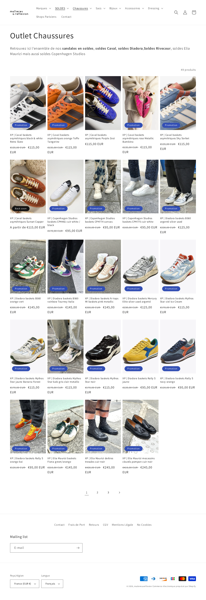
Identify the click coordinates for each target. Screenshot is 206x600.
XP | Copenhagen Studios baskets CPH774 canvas (100, 220)
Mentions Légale (122, 524)
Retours (94, 524)
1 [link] (87, 492)
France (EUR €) (22, 583)
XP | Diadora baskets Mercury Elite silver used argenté (140, 300)
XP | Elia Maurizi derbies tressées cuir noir (99, 460)
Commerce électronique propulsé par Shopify (174, 586)
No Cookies (144, 524)
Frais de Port (76, 524)
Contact (59, 524)
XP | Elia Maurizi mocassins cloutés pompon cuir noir (138, 460)
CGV (105, 524)
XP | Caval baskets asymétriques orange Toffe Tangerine (63, 138)
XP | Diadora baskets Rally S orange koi (26, 460)
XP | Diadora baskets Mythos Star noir (101, 380)
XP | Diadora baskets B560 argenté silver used (175, 220)
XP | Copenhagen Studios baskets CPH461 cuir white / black (63, 222)
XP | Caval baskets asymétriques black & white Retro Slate (26, 138)
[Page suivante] (119, 492)
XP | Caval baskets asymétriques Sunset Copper (27, 220)
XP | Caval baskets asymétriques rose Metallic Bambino (138, 138)
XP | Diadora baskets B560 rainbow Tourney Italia (62, 300)
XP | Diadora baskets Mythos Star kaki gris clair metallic (64, 380)
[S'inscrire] (77, 548)
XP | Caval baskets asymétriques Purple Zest (100, 136)
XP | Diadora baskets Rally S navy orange (176, 380)
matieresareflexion (143, 586)
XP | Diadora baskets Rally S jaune (139, 380)
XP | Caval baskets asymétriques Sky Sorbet (174, 136)
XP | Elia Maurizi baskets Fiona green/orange (61, 460)
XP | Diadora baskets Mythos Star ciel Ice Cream (177, 300)
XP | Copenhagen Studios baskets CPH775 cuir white (138, 220)
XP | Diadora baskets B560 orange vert (25, 300)
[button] (43, 8)
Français (50, 583)
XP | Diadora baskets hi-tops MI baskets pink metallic (101, 300)
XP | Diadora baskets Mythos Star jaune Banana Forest (26, 380)
